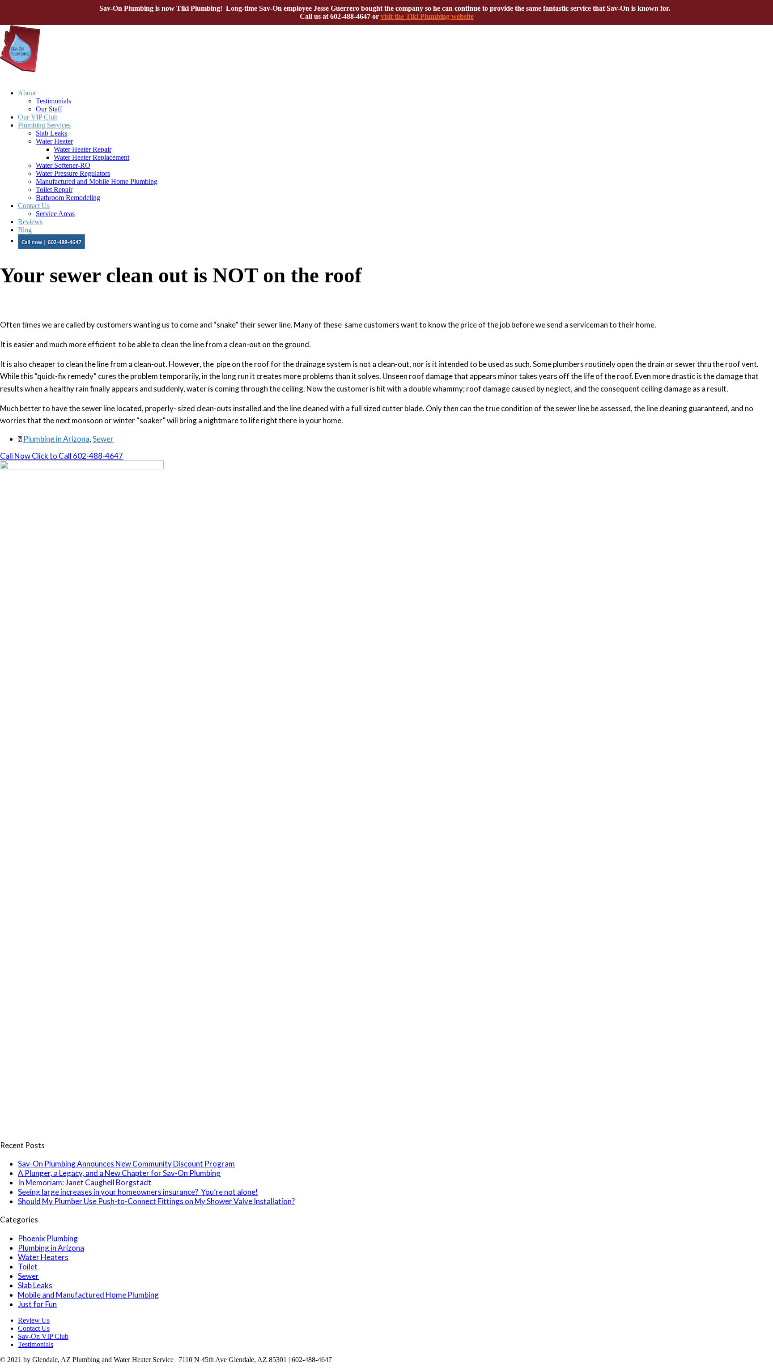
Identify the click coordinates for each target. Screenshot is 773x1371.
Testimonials (53, 101)
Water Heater (54, 141)
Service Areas (55, 213)
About (27, 93)
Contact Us (34, 205)
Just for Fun (37, 1304)
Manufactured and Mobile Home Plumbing (96, 181)
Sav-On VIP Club (43, 1336)
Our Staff (49, 109)
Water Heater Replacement (91, 157)
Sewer (103, 438)
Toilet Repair (54, 189)
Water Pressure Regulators (73, 173)
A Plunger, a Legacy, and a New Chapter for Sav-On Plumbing (119, 1173)
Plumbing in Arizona (56, 438)
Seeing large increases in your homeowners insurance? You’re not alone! (138, 1191)
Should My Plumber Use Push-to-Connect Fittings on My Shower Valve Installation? (156, 1201)
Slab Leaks (51, 133)
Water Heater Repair (82, 149)
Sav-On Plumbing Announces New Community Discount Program (126, 1163)
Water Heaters (43, 1257)
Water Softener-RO (63, 165)
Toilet (28, 1266)
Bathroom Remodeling (68, 197)
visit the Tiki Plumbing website (427, 16)
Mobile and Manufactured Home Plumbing (88, 1294)
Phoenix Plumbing (48, 1238)
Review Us (34, 1320)
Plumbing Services (44, 125)
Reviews (30, 222)
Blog (25, 230)
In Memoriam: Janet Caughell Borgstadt (84, 1182)
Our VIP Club (38, 117)
